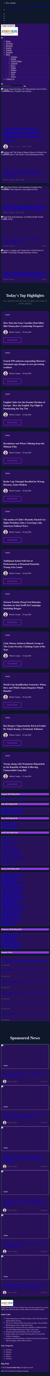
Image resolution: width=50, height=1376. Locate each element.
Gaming (14, 57)
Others (13, 68)
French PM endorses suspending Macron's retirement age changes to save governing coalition (24, 364)
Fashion (9, 50)
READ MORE (12, 340)
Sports (13, 72)
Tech (13, 74)
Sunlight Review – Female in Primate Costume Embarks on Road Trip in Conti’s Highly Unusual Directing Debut (23, 1159)
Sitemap (25, 1371)
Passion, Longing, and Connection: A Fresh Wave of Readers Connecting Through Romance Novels (24, 274)
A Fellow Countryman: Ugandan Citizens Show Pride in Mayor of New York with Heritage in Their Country (24, 1202)
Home (8, 41)
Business (9, 46)
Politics (13, 70)
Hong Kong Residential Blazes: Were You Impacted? (23, 1332)
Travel (13, 77)
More (8, 54)
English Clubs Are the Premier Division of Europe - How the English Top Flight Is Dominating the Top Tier (24, 405)
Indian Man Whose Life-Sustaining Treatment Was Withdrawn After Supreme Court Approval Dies (24, 207)
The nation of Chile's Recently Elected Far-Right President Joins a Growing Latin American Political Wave (24, 522)
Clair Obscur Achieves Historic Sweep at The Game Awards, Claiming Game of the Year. (24, 646)
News (13, 66)
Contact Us (10, 79)
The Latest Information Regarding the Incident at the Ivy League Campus (22, 1003)
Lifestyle (14, 63)
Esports (9, 48)
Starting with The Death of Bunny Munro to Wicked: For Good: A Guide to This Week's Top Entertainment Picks (23, 173)
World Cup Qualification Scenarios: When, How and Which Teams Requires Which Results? (24, 687)
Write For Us (5, 1371)
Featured (9, 52)
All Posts (9, 43)
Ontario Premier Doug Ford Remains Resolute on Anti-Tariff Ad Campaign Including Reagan (22, 605)
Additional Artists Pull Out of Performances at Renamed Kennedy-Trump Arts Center (21, 564)
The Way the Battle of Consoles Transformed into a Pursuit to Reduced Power (24, 960)
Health (13, 59)
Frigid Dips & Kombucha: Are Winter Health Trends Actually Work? (22, 241)
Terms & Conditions (16, 1371)
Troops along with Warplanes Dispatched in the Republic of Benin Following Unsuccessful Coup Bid (24, 767)
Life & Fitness (16, 61)
